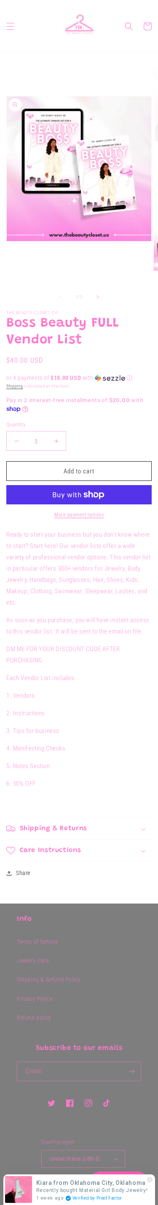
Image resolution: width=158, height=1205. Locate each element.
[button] (10, 26)
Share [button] (23, 873)
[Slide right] (97, 297)
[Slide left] (60, 297)
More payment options (79, 515)
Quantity (15, 424)
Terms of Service (37, 941)
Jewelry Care (33, 960)
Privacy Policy (34, 998)
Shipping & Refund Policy (48, 979)
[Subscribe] (131, 1071)
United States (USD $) (74, 1159)
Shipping (14, 386)
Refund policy (34, 1017)
